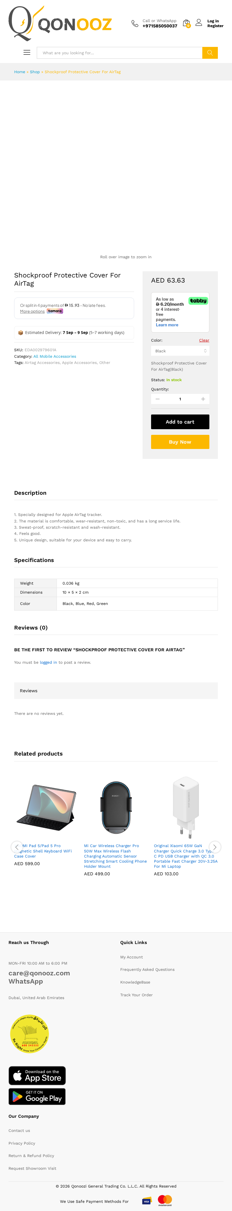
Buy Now (180, 442)
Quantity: (160, 389)
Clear (204, 340)
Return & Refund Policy (31, 1155)
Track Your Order (136, 995)
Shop (35, 72)
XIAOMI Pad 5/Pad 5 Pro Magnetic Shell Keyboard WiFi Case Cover (43, 850)
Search (210, 53)
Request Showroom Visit (32, 1168)
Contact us (19, 1130)
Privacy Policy (21, 1143)
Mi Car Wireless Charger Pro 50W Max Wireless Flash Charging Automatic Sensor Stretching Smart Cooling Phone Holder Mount (115, 856)
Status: (158, 379)
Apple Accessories (79, 362)
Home (19, 72)
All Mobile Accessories (54, 356)
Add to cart (180, 422)
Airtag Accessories (42, 362)
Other (104, 362)
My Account (131, 957)
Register (215, 25)
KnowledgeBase (135, 982)
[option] (46, 825)
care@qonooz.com (39, 973)
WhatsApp (25, 981)
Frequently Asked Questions (147, 969)
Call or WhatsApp (160, 20)
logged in (48, 662)
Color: (156, 340)
